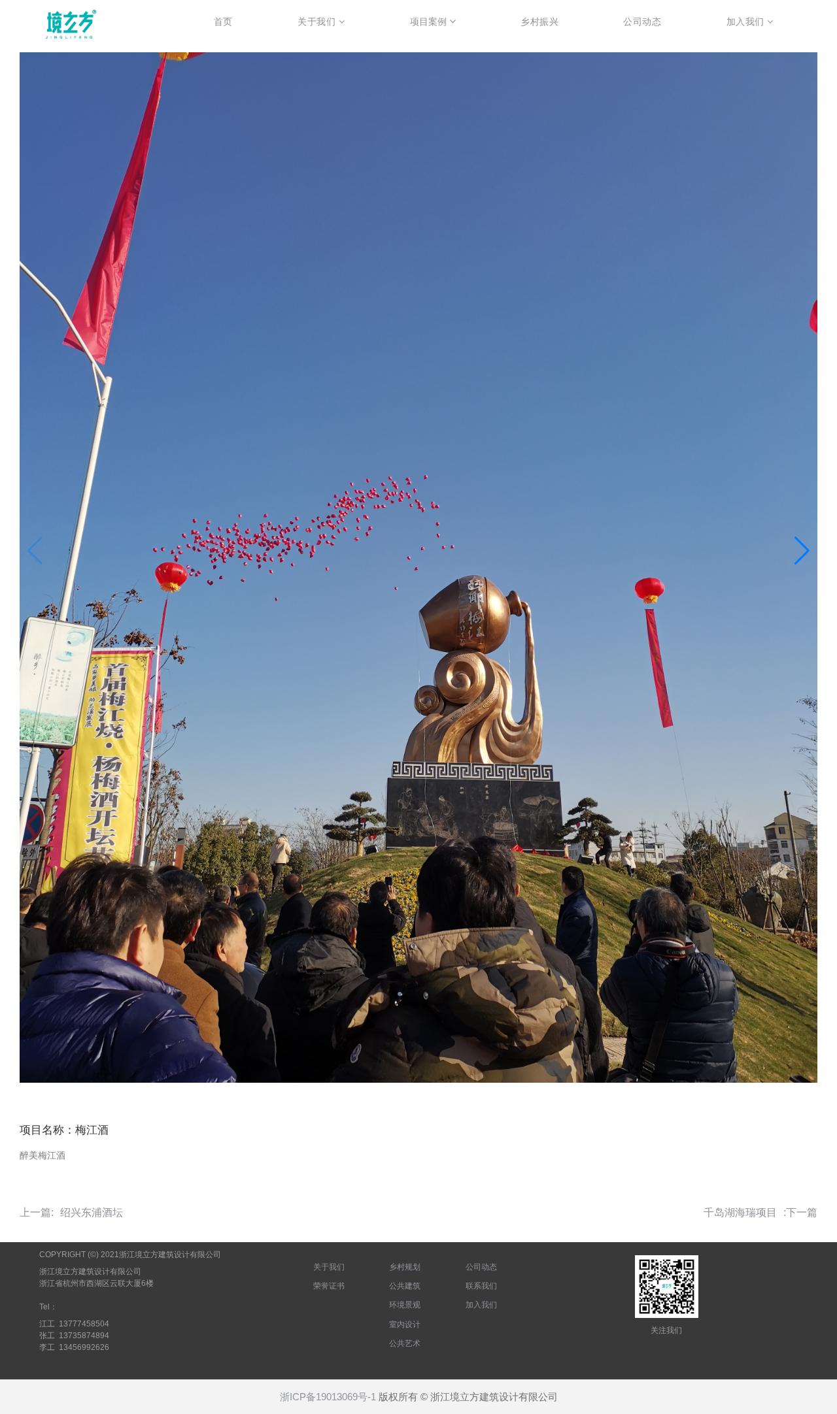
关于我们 (329, 1267)
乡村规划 (404, 1267)
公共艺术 (404, 1343)
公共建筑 (404, 1286)
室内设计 (404, 1324)
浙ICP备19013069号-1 (328, 1396)
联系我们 (481, 1286)
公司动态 (481, 1267)
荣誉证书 (329, 1286)
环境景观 (404, 1304)
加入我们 (481, 1304)
